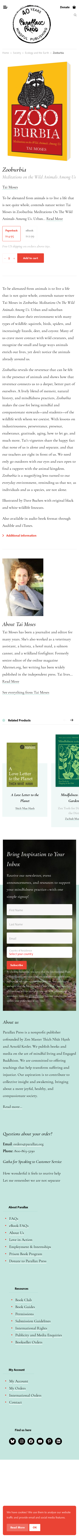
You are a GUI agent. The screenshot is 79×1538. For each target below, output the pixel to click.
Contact (15, 1402)
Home (5, 53)
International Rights (31, 1328)
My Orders (17, 1388)
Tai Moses (10, 187)
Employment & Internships (30, 1246)
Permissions (24, 1314)
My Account (18, 1381)
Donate (65, 7)
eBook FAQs (19, 1225)
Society (17, 53)
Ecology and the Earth (37, 53)
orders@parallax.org (28, 1144)
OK (35, 1527)
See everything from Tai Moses (25, 692)
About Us (16, 1232)
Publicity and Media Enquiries (38, 1335)
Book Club (23, 1300)
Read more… (12, 1106)
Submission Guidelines (33, 1321)
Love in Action (20, 1239)
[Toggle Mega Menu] (5, 7)
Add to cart (30, 258)
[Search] (76, 15)
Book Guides (25, 1306)
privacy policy (36, 996)
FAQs (13, 1218)
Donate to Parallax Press (27, 1261)
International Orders (25, 1395)
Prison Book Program (25, 1253)
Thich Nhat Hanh (25, 808)
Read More (54, 218)
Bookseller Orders (28, 1342)
